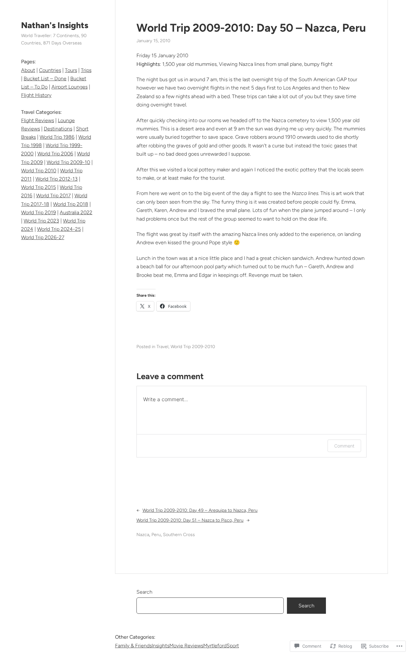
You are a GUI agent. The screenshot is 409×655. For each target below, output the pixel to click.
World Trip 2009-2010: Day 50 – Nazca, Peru (251, 28)
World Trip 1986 (57, 137)
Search (144, 592)
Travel (162, 346)
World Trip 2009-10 (68, 162)
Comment (344, 445)
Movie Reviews (186, 646)
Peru (156, 534)
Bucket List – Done (45, 78)
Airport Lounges (69, 87)
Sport (233, 646)
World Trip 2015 (38, 187)
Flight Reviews (37, 120)
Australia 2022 (76, 212)
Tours (71, 70)
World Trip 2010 (38, 171)
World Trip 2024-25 (59, 229)
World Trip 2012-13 (56, 179)
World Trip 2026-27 (42, 237)
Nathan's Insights (54, 25)
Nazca (142, 534)
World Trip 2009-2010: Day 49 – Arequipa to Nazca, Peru (200, 510)
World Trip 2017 (53, 195)
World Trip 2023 (41, 221)
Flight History (36, 95)
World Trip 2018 (70, 204)
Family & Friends (133, 646)
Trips (86, 70)
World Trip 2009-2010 (193, 346)
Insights (160, 646)
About (28, 70)
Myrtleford (215, 646)
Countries (50, 70)
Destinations (58, 129)
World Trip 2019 (38, 212)
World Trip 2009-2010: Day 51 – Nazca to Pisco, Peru (189, 520)
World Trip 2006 (55, 154)
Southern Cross (179, 534)
